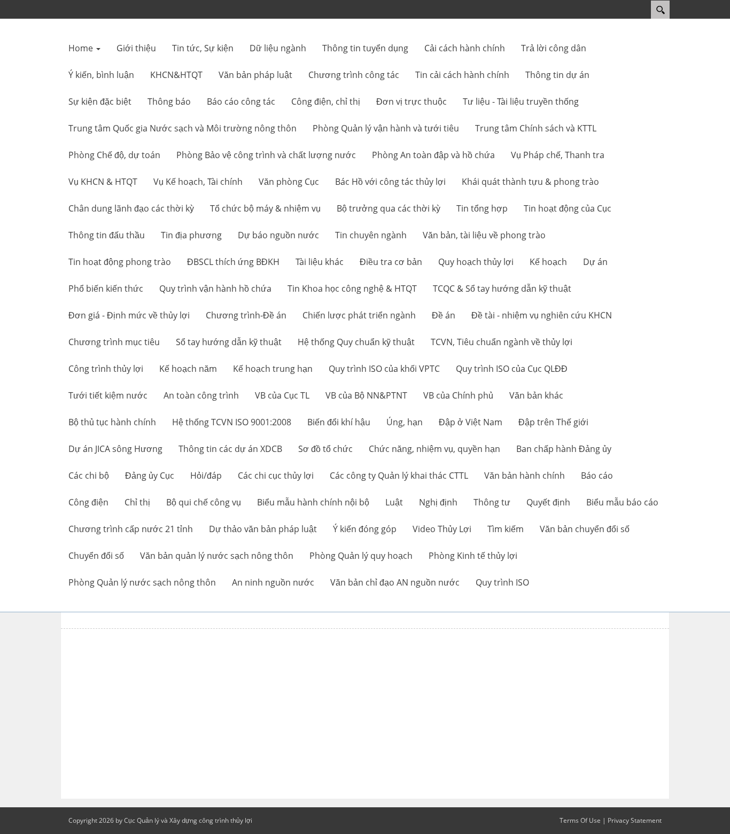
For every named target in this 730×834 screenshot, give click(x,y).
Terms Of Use (580, 820)
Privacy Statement (635, 820)
